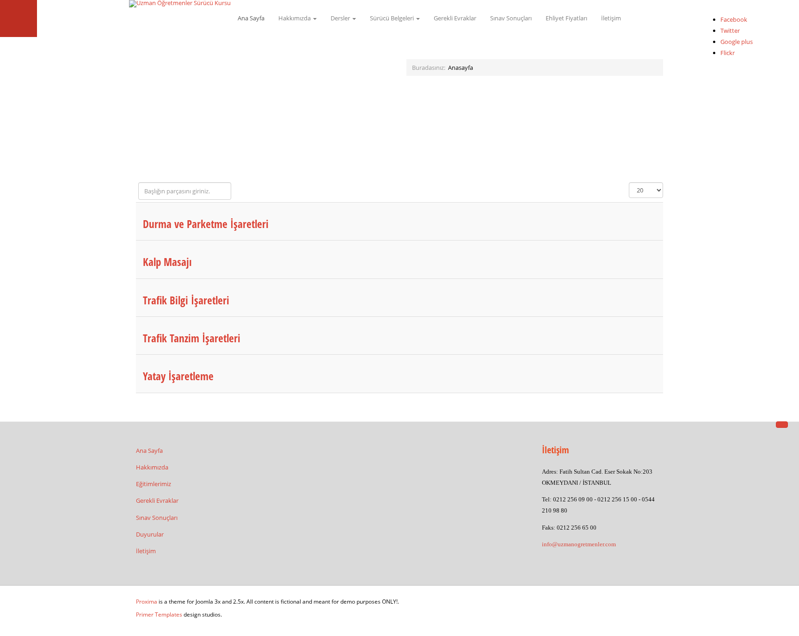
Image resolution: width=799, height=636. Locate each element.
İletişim (611, 18)
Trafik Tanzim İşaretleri (191, 338)
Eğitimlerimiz (153, 484)
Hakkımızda (295, 18)
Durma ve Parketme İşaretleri (206, 223)
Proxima (146, 601)
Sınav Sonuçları (511, 18)
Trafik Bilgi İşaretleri (186, 300)
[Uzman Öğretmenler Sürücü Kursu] (180, 3)
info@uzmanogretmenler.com (579, 544)
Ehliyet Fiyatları (566, 18)
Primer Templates (159, 614)
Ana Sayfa (251, 18)
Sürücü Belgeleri (392, 18)
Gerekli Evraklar (455, 18)
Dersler (341, 18)
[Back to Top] (782, 424)
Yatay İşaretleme (178, 376)
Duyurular (150, 534)
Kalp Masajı (167, 261)
